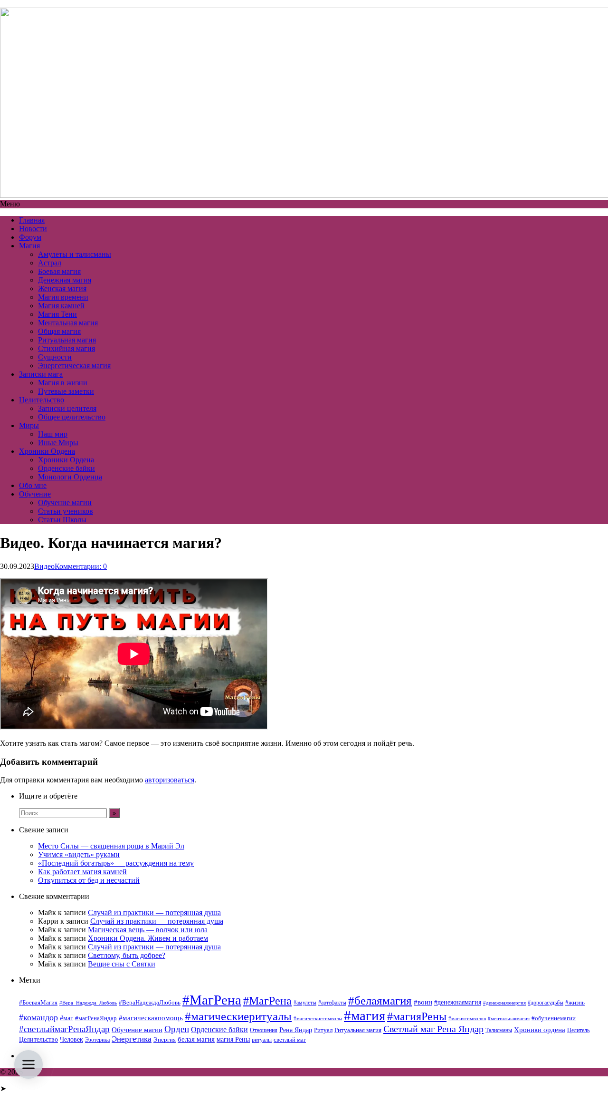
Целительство (41, 400)
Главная (32, 220)
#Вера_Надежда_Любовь (88, 1002)
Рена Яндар (295, 1030)
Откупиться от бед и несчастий (89, 880)
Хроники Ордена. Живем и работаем (148, 938)
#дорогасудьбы (545, 1002)
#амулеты (305, 1002)
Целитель (578, 1030)
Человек (71, 1039)
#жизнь (575, 1002)
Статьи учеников (65, 511)
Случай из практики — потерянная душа (154, 912)
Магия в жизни (62, 383)
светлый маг (290, 1039)
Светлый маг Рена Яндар (433, 1029)
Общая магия (59, 331)
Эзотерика (97, 1039)
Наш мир (52, 434)
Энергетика (132, 1039)
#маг (66, 1018)
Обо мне (33, 485)
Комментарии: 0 (81, 566)
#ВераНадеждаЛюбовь (149, 1002)
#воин (423, 1002)
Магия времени (63, 297)
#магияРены (416, 1016)
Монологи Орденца (70, 477)
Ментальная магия (68, 323)
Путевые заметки (66, 391)
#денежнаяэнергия (504, 1002)
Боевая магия (59, 271)
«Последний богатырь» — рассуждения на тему (116, 863)
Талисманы (498, 1030)
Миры (29, 425)
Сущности (55, 357)
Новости (33, 228)
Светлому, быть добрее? (126, 955)
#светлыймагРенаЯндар (64, 1029)
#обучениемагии (554, 1018)
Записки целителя (67, 408)
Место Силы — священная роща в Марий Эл (111, 846)
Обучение (35, 494)
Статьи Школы (62, 520)
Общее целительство (71, 417)
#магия (364, 1015)
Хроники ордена (539, 1029)
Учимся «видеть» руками (79, 854)
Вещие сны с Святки (121, 964)
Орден (176, 1029)
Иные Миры (58, 443)
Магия (29, 246)
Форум (30, 237)
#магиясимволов (467, 1018)
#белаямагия (380, 1000)
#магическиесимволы (318, 1018)
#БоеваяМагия (38, 1002)
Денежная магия (64, 280)
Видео (44, 566)
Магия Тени (57, 314)
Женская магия (62, 288)
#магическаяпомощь (151, 1018)
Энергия (164, 1039)
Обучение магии (65, 502)
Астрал (49, 263)
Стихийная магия (66, 348)
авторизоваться (169, 780)
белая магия (196, 1039)
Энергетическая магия (74, 365)
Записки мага (41, 374)
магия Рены (233, 1039)
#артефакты (332, 1002)
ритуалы (262, 1039)
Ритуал (323, 1030)
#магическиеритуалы (238, 1016)
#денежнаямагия (457, 1002)
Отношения (263, 1030)
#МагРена (211, 999)
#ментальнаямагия (509, 1018)
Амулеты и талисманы (74, 254)
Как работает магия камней (82, 872)
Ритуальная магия (67, 340)
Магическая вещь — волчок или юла (148, 930)
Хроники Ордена (47, 451)
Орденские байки (66, 468)
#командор (38, 1017)
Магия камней (61, 306)
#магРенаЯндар (96, 1018)
